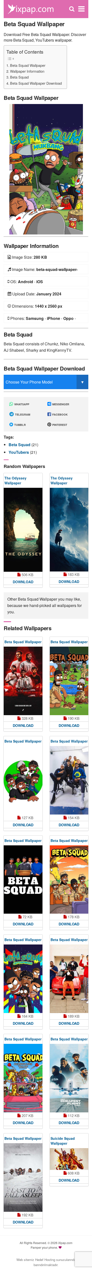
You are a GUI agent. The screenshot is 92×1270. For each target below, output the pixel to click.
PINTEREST (59, 425)
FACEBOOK (60, 414)
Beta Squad (19, 77)
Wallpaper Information (27, 71)
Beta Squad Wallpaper (27, 65)
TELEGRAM (22, 414)
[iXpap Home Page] (30, 8)
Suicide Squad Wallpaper (63, 1141)
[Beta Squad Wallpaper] (46, 169)
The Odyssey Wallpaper (15, 480)
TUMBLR (19, 425)
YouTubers (19, 452)
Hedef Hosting (45, 1259)
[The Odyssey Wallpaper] (23, 529)
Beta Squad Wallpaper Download (36, 83)
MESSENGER (60, 404)
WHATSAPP (21, 404)
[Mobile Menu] (81, 9)
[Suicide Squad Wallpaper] (69, 1159)
